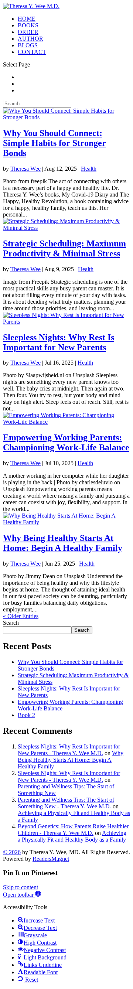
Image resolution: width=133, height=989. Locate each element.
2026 (12, 852)
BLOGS (28, 45)
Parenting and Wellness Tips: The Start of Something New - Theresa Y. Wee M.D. (66, 803)
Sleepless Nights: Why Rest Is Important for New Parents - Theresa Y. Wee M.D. (69, 749)
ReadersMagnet (51, 859)
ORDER (28, 32)
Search (11, 623)
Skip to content (20, 887)
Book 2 (26, 715)
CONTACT (32, 52)
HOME (26, 19)
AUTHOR (30, 38)
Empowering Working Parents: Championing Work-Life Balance (66, 442)
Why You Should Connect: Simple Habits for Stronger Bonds (54, 143)
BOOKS (28, 25)
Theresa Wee (25, 169)
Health (88, 169)
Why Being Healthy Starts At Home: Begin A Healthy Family (62, 543)
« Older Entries (20, 616)
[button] (22, 894)
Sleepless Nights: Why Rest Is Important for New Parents (58, 342)
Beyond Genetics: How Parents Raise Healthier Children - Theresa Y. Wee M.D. (73, 829)
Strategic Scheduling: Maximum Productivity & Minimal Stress (64, 248)
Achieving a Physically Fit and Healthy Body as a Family (72, 836)
